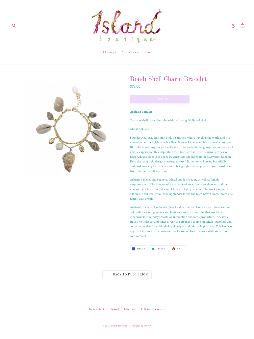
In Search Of (97, 309)
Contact (160, 309)
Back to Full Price (130, 274)
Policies (145, 309)
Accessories (131, 52)
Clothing (111, 52)
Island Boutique (119, 325)
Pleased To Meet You (123, 309)
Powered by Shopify (141, 325)
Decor (147, 52)
